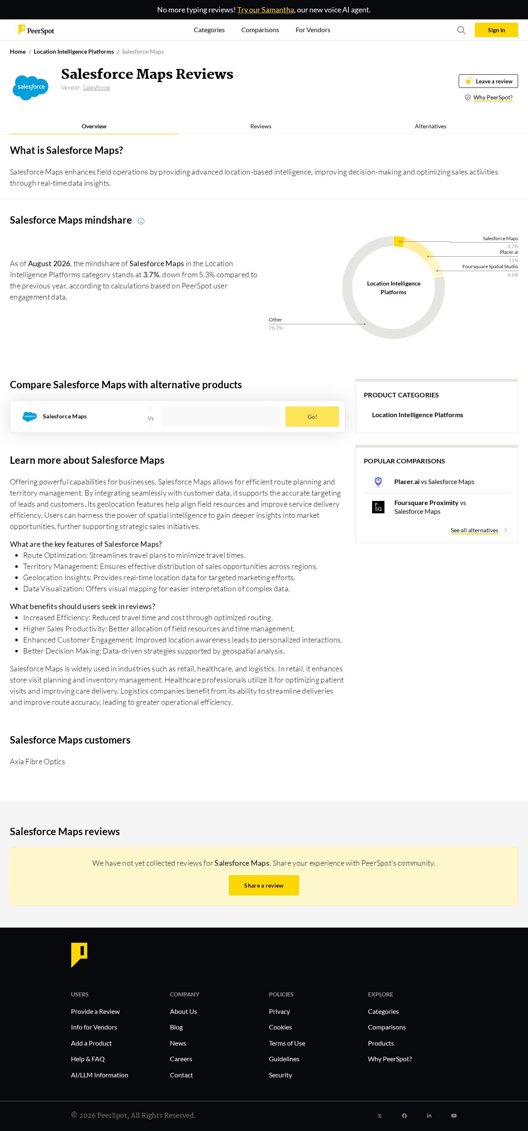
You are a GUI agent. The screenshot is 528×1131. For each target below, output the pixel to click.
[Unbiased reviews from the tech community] (36, 29)
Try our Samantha (265, 9)
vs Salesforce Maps (434, 481)
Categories (383, 1011)
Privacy (279, 1011)
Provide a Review (95, 1011)
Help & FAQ (88, 1059)
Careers (181, 1059)
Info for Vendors (94, 1027)
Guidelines (284, 1059)
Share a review (263, 885)
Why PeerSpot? (493, 97)
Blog (176, 1027)
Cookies (280, 1027)
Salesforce (96, 87)
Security (280, 1075)
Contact (181, 1075)
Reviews (260, 126)
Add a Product (91, 1043)
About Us (183, 1011)
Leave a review (494, 81)
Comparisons (387, 1027)
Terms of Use (287, 1043)
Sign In (496, 29)
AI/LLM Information (99, 1075)
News (178, 1043)
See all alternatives (474, 530)
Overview (94, 126)
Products (381, 1043)
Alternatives (430, 126)
